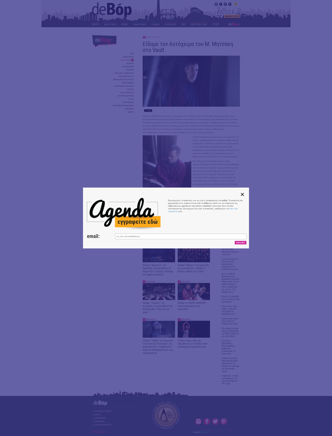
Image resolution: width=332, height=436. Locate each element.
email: (93, 236)
